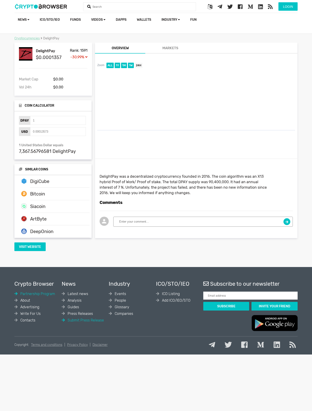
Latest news (77, 294)
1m (124, 65)
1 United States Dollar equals (41, 145)
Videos (97, 20)
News (22, 20)
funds (75, 20)
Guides (73, 307)
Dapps (121, 20)
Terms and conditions (46, 345)
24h (138, 65)
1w (131, 65)
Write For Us (30, 313)
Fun (193, 20)
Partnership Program (37, 294)
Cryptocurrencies (27, 38)
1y (117, 65)
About (24, 300)
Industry (169, 20)
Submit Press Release (85, 320)
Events (120, 294)
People (120, 300)
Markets (170, 48)
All (110, 65)
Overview (120, 48)
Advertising (29, 307)
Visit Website (30, 247)
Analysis (74, 300)
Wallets (144, 20)
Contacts (27, 320)
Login (288, 6)
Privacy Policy (77, 345)
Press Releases (80, 313)
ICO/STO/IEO (50, 20)
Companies (123, 313)
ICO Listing (170, 294)
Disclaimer (100, 345)
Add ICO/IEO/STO (175, 300)
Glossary (121, 307)
